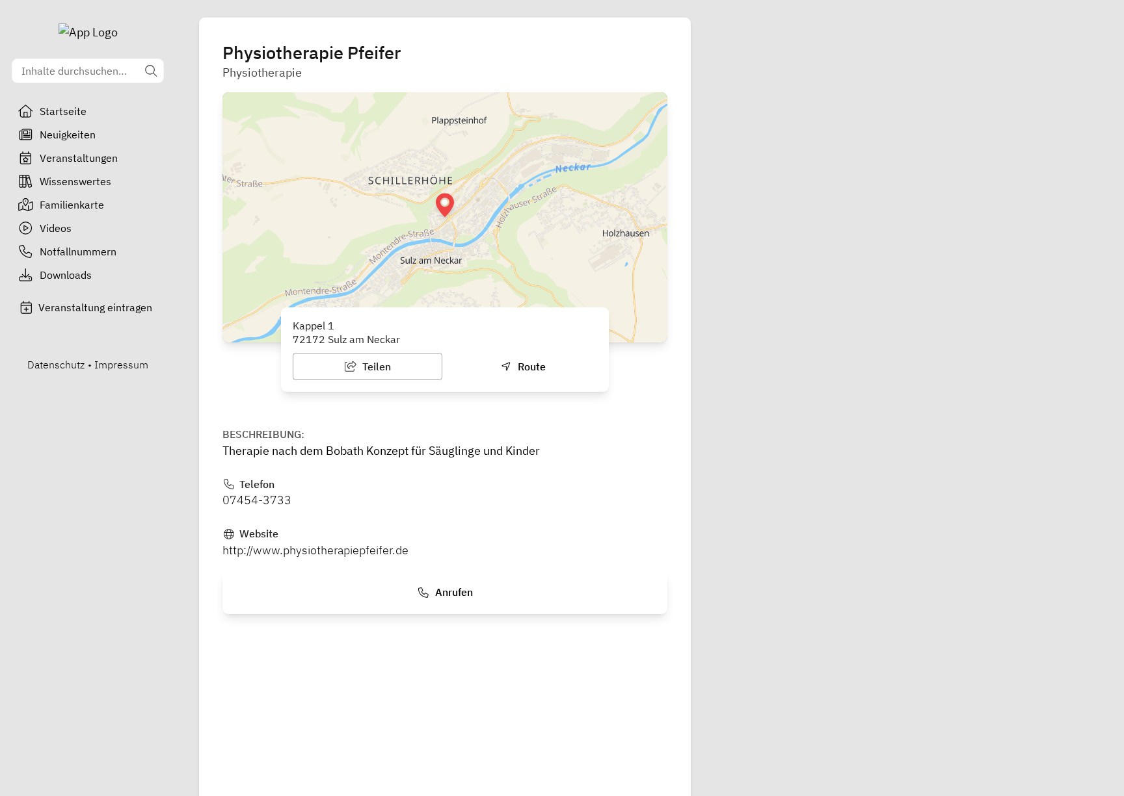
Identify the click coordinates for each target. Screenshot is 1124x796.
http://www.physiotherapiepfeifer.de (315, 550)
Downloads (66, 274)
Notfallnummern (78, 251)
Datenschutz (56, 364)
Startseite (63, 111)
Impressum (121, 364)
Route (530, 366)
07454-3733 (256, 500)
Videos (56, 228)
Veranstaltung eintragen (95, 307)
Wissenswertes (75, 181)
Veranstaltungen (79, 157)
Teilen (375, 366)
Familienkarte (72, 204)
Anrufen (453, 591)
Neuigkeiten (68, 134)
